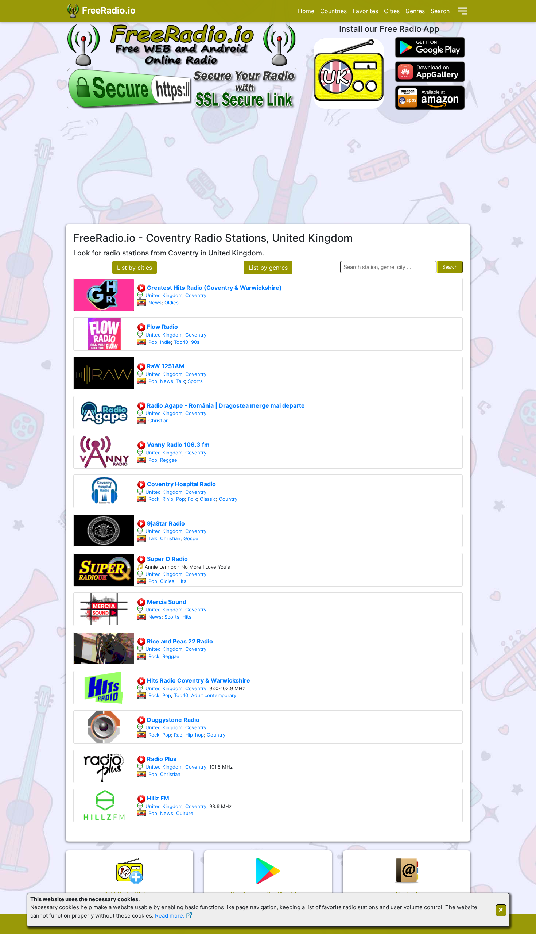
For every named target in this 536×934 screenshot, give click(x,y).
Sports (195, 381)
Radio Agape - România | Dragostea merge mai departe (225, 405)
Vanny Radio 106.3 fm (177, 444)
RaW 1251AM (165, 366)
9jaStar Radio (165, 523)
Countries (333, 11)
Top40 (181, 342)
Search (440, 11)
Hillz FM (157, 798)
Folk (192, 499)
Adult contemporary (213, 695)
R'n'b (167, 499)
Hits (181, 581)
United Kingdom (163, 295)
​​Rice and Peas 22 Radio (179, 641)
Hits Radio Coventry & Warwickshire (197, 680)
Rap (178, 735)
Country (228, 499)
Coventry (195, 295)
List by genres (268, 267)
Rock (153, 499)
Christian (158, 420)
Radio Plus (160, 758)
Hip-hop (194, 735)
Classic (208, 499)
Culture (184, 813)
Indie (165, 342)
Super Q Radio (166, 558)
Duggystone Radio (172, 719)
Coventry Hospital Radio (180, 484)
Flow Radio (161, 326)
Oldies (171, 302)
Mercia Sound (165, 602)
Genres (415, 11)
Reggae (168, 460)
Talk (180, 381)
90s (195, 342)
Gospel (191, 538)
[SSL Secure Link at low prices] (182, 87)
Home (306, 11)
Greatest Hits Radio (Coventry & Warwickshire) (213, 287)
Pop (152, 342)
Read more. (170, 915)
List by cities (134, 267)
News (155, 302)
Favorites (365, 11)
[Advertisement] (268, 167)
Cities (392, 11)
